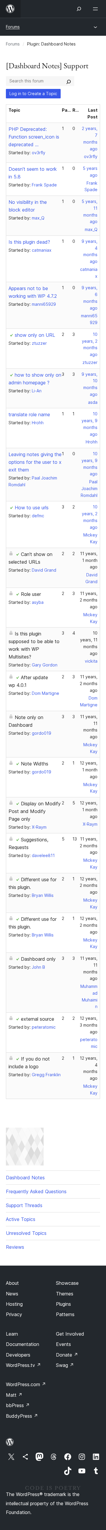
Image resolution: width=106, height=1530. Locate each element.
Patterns (65, 1314)
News (12, 1294)
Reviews (15, 1247)
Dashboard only (38, 959)
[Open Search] (79, 9)
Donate (67, 1355)
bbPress (18, 1405)
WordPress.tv (23, 1365)
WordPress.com (26, 1384)
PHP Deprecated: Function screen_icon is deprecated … (34, 136)
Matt (14, 1395)
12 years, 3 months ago (88, 1025)
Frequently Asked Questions (36, 1191)
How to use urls (32, 507)
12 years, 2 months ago (88, 885)
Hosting (14, 1304)
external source (37, 1019)
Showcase (67, 1283)
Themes (64, 1294)
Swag (65, 1365)
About (12, 1283)
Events (63, 1344)
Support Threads (24, 1205)
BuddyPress (22, 1416)
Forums (13, 26)
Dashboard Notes (25, 1178)
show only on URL (35, 335)
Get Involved (70, 1334)
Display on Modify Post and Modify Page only (35, 811)
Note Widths (34, 764)
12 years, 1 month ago (88, 769)
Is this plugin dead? (29, 242)
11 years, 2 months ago (88, 600)
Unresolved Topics (26, 1233)
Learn (12, 1334)
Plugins (63, 1304)
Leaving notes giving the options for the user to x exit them (35, 462)
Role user (31, 594)
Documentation (22, 1344)
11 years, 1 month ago (88, 560)
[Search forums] (68, 81)
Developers (18, 1355)
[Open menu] (96, 9)
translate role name (29, 414)
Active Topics (20, 1219)
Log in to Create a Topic (33, 93)
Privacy (14, 1314)
